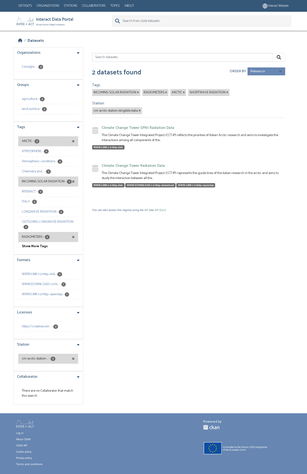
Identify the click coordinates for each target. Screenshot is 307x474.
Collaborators (94, 5)
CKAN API (21, 445)
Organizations (48, 5)
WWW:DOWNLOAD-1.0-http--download (150, 185)
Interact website (278, 5)
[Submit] (279, 57)
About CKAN (23, 439)
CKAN (211, 427)
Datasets (25, 5)
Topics (115, 5)
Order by (238, 71)
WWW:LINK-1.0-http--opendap (196, 185)
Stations (70, 5)
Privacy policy (24, 458)
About (129, 5)
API (146, 210)
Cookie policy (23, 452)
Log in (20, 433)
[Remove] (138, 92)
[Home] (20, 40)
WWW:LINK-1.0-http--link (108, 147)
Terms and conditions (29, 464)
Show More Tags (35, 246)
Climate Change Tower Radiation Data (133, 165)
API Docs (160, 210)
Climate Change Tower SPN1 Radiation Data (138, 128)
